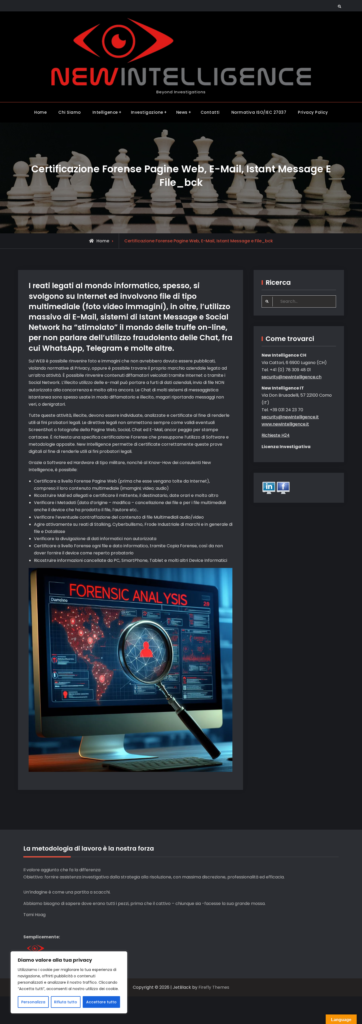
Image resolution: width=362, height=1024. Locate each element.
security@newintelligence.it (290, 417)
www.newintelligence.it (285, 424)
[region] (69, 982)
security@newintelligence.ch (291, 377)
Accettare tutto (101, 1002)
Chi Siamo (69, 112)
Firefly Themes (213, 987)
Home (40, 112)
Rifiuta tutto (65, 1002)
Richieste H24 (276, 435)
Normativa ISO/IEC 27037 (258, 112)
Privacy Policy (313, 112)
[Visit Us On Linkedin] (269, 487)
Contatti (210, 112)
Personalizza (33, 1002)
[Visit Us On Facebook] (283, 487)
